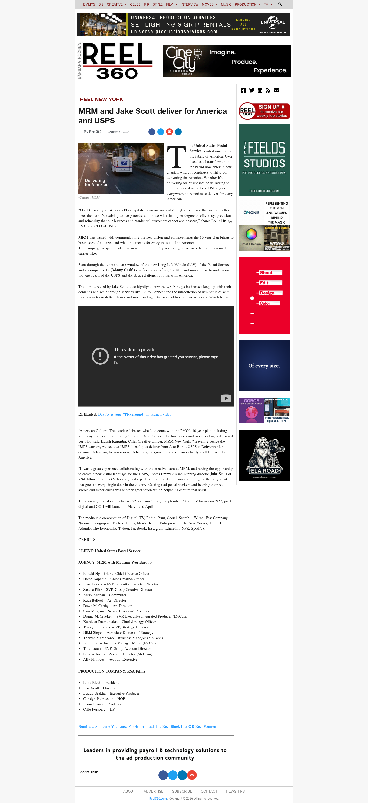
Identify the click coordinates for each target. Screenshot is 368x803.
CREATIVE (115, 4)
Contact (209, 791)
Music (226, 4)
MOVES (208, 4)
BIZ (101, 4)
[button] (280, 4)
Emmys (89, 4)
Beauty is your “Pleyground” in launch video (134, 414)
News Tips (235, 791)
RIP (146, 4)
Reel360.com (158, 798)
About (129, 791)
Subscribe (182, 791)
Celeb (135, 4)
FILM (169, 4)
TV (266, 4)
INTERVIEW (189, 4)
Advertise (154, 791)
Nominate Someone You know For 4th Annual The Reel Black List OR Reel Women (147, 726)
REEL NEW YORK (101, 99)
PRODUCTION (246, 4)
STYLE (158, 4)
